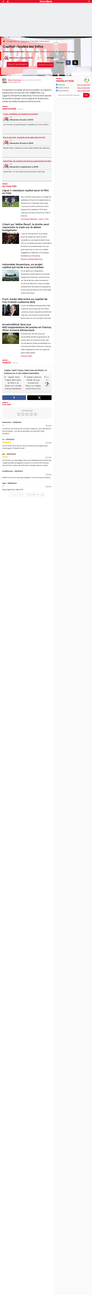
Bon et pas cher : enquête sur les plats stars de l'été (24, 137)
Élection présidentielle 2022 (31, 259)
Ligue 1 (41, 219)
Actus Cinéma (63, 91)
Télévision (61, 85)
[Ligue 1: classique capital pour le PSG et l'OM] (10, 201)
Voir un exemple (83, 85)
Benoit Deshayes (14, 80)
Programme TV (13, 41)
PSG (47, 219)
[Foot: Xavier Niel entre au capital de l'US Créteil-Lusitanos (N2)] (10, 310)
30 (34, 495)
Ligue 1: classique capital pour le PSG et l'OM (25, 192)
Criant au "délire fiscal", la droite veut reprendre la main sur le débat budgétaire (25, 227)
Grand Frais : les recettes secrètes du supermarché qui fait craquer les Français (35, 161)
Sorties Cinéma (63, 88)
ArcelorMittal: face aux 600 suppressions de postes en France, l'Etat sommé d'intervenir (26, 327)
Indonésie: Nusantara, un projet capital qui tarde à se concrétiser (23, 266)
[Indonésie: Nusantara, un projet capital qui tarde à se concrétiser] (10, 275)
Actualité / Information (40, 41)
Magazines (25, 41)
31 (38, 495)
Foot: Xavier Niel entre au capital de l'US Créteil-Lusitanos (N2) (24, 301)
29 (29, 495)
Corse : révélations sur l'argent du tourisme (20, 114)
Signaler (48, 425)
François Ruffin (26, 356)
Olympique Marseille (29, 219)
